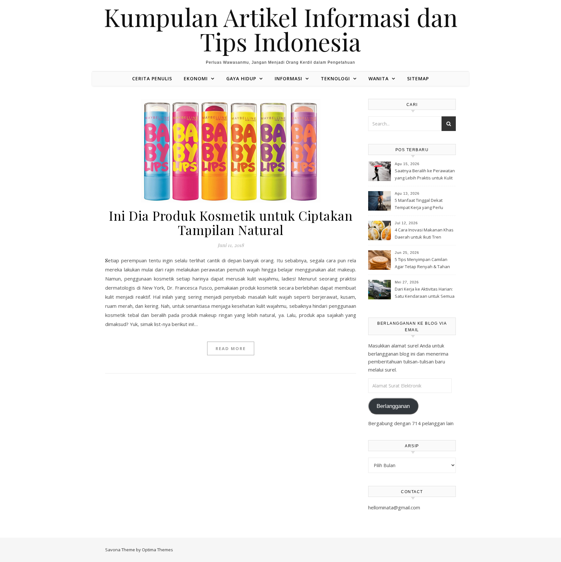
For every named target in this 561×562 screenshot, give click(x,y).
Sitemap (418, 78)
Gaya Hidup (241, 78)
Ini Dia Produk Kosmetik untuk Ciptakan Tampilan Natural (231, 222)
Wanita (378, 78)
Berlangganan (393, 406)
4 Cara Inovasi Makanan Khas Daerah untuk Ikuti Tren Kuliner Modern (424, 234)
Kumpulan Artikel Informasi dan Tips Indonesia (280, 29)
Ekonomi (196, 78)
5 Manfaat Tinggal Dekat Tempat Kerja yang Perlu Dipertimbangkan (419, 204)
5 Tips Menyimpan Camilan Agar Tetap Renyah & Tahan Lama (422, 263)
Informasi (288, 78)
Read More (231, 348)
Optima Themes (157, 550)
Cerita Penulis (152, 78)
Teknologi (335, 78)
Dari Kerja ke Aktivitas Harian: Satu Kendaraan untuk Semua (425, 292)
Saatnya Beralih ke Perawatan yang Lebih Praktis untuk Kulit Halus (425, 175)
